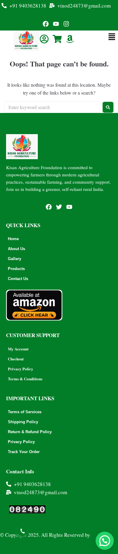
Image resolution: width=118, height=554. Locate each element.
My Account (18, 349)
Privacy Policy (20, 369)
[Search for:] (52, 107)
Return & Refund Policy (30, 432)
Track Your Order (24, 451)
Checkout (16, 359)
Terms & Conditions (25, 379)
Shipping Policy (23, 422)
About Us (16, 248)
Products (16, 268)
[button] (105, 541)
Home (13, 239)
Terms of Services (24, 412)
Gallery (14, 258)
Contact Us (18, 278)
